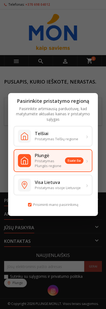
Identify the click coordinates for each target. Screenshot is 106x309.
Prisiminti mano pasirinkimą (55, 204)
